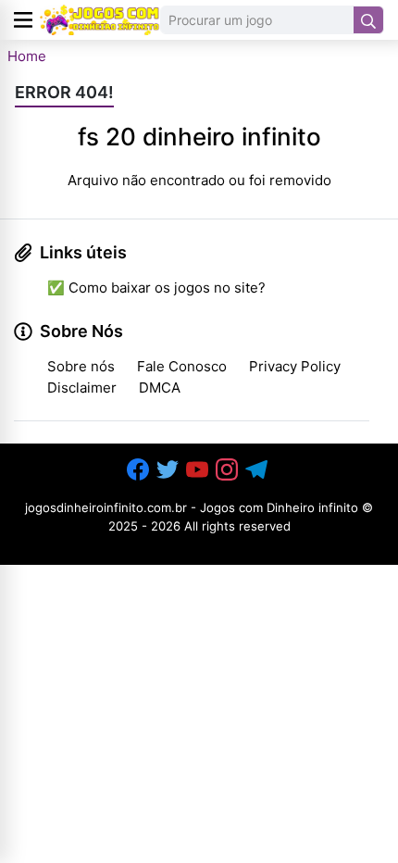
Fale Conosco (182, 366)
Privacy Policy (295, 366)
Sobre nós (81, 366)
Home (26, 56)
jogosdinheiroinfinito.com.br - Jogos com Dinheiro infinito (191, 507)
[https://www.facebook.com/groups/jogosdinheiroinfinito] (140, 470)
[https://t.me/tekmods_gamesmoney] (258, 470)
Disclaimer (82, 387)
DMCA (159, 387)
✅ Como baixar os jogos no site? (156, 287)
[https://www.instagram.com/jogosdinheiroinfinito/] (229, 470)
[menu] (23, 20)
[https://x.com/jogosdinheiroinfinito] (169, 470)
